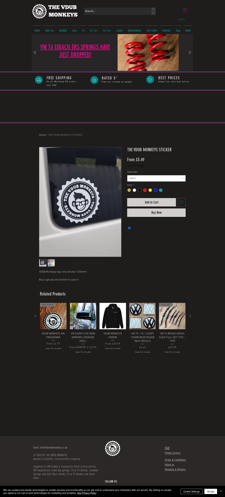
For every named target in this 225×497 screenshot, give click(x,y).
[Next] (189, 52)
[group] (112, 328)
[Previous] (35, 52)
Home (42, 135)
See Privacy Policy (86, 493)
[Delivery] (39, 80)
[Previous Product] (35, 316)
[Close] (221, 491)
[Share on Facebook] (129, 228)
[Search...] (153, 11)
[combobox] (156, 178)
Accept (210, 491)
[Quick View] (83, 316)
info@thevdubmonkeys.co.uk (53, 447)
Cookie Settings (191, 491)
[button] (185, 10)
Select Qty (133, 172)
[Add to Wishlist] (181, 202)
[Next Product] (190, 316)
